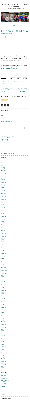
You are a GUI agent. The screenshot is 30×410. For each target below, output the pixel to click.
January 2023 (3, 211)
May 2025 (2, 176)
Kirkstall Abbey (4, 55)
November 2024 (4, 182)
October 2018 (3, 290)
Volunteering (3, 386)
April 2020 (3, 262)
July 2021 (2, 239)
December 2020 (3, 250)
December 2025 (3, 171)
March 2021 (3, 245)
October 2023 (3, 198)
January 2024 (3, 193)
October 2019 (3, 272)
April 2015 (3, 353)
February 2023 (3, 210)
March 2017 (3, 318)
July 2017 (2, 312)
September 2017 (4, 309)
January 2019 (3, 286)
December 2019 (3, 269)
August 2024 (3, 185)
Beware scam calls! (11, 153)
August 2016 (3, 329)
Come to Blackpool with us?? (6, 139)
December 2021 (3, 232)
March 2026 (3, 167)
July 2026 (2, 161)
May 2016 (2, 333)
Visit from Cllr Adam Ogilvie (12, 151)
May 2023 (2, 205)
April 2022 (3, 225)
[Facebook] (8, 106)
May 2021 (2, 242)
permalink (11, 83)
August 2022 (3, 219)
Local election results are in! (6, 140)
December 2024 (3, 181)
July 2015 (2, 349)
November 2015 (4, 343)
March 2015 (3, 355)
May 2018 (2, 296)
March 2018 (3, 299)
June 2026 (2, 162)
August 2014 (3, 366)
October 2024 (3, 184)
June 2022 (2, 222)
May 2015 (2, 352)
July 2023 (2, 202)
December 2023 (3, 195)
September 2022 (4, 218)
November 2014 (4, 361)
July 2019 (2, 276)
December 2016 (3, 323)
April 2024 (3, 190)
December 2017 (3, 304)
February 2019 (3, 284)
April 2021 (3, 244)
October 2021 (3, 235)
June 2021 (2, 241)
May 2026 (2, 164)
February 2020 (3, 265)
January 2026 (3, 170)
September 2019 (4, 273)
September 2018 (4, 292)
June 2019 (2, 278)
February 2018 (3, 301)
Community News (19, 81)
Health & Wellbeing (4, 381)
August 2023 (3, 201)
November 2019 (4, 270)
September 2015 (4, 346)
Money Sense (3, 384)
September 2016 (4, 327)
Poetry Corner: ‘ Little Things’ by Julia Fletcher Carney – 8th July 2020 (8, 89)
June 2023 (2, 204)
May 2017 (2, 315)
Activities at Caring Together (6, 142)
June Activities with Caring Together (7, 137)
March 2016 (3, 336)
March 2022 (3, 227)
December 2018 (3, 287)
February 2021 (3, 247)
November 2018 (4, 289)
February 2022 (3, 228)
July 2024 (2, 187)
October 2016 (3, 326)
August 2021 (3, 238)
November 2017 (4, 306)
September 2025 (4, 174)
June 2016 (2, 332)
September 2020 (4, 255)
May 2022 (2, 224)
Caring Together (9, 33)
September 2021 (4, 236)
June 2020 (2, 259)
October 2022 (3, 216)
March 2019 (3, 282)
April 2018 (3, 298)
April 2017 (3, 316)
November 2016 (4, 324)
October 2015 (3, 344)
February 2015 (3, 357)
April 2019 (3, 281)
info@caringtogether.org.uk (8, 121)
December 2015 (3, 341)
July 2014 (2, 367)
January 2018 (3, 303)
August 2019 (3, 275)
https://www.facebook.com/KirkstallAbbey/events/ (14, 61)
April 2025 (3, 178)
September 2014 (4, 364)
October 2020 (3, 253)
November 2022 (4, 215)
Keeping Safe (3, 383)
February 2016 (3, 338)
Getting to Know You (5, 380)
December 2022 (3, 213)
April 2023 (3, 207)
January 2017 (3, 321)
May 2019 (2, 279)
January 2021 (3, 249)
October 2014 (3, 363)
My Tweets (3, 394)
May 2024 (2, 188)
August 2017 (3, 310)
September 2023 (4, 199)
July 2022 (2, 221)
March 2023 (3, 208)
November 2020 (4, 252)
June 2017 (2, 313)
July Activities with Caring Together (7, 136)
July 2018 (2, 293)
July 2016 (2, 330)
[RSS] (2, 106)
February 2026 (3, 168)
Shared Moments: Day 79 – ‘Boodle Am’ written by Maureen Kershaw (23, 89)
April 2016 (3, 335)
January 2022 (3, 230)
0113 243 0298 (4, 120)
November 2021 (4, 233)
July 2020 (2, 258)
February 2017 (3, 320)
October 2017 (3, 307)
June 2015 (2, 350)
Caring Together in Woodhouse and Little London (15, 5)
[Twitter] (5, 106)
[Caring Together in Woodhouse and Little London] (15, 17)
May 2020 (2, 261)
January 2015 (3, 358)
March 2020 (3, 264)
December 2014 (3, 360)
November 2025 (4, 173)
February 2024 (3, 191)
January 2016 (3, 340)
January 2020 (3, 267)
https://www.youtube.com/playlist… (10, 68)
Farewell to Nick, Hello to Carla (13, 150)
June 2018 (2, 295)
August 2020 (3, 256)
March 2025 (3, 179)
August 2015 (3, 347)
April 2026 (3, 165)
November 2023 (4, 196)
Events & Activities (4, 378)
